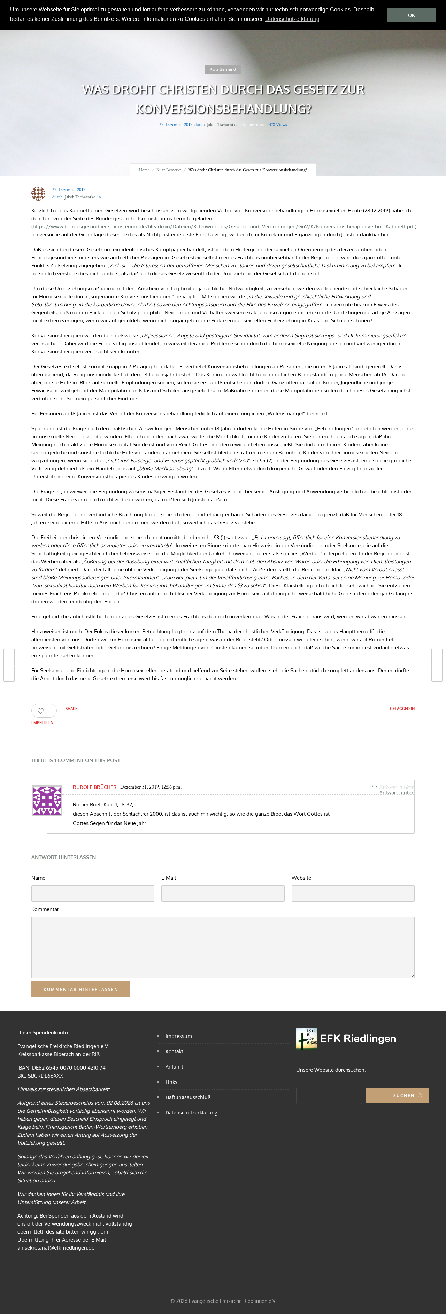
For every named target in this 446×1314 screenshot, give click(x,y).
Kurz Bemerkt (168, 170)
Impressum (179, 1036)
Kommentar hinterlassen (81, 989)
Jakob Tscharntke (222, 125)
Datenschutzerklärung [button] (292, 19)
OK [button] (411, 15)
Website (301, 878)
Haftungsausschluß (188, 1097)
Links (171, 1082)
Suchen (404, 1095)
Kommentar (45, 909)
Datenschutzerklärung (191, 1112)
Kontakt (174, 1051)
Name (38, 878)
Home (144, 170)
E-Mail (168, 878)
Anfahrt (174, 1066)
